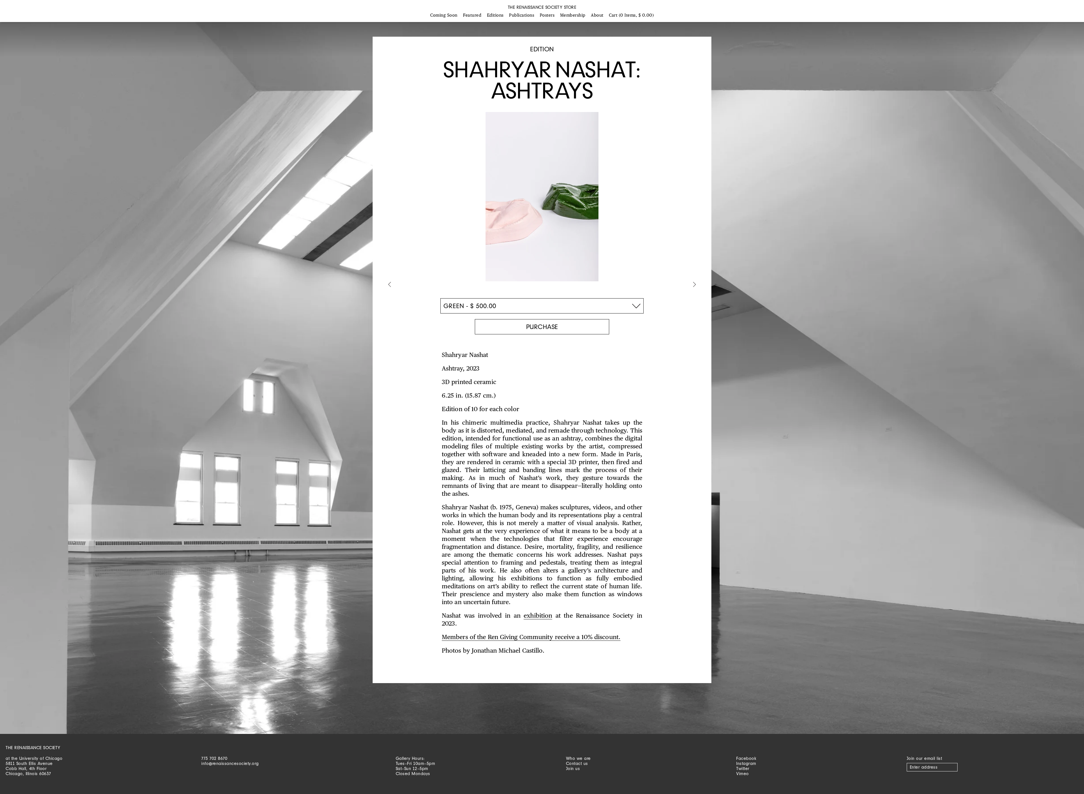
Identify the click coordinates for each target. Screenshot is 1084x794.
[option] (542, 199)
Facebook (746, 758)
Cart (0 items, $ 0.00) (631, 15)
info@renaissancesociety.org (230, 763)
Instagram (746, 763)
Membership (572, 15)
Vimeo (742, 773)
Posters (547, 15)
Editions (495, 15)
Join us (573, 768)
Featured (472, 15)
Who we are (578, 758)
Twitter (742, 768)
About (597, 15)
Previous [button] (389, 285)
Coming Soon (444, 15)
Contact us (577, 763)
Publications (521, 15)
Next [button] (694, 285)
